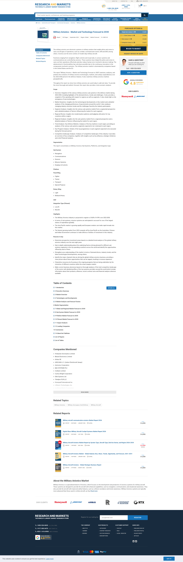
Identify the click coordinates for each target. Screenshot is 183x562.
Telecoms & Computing (106, 19)
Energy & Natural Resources (85, 19)
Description (39, 50)
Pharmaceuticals (50, 19)
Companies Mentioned (43, 55)
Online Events (138, 533)
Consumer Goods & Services (125, 19)
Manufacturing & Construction (72, 19)
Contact (119, 528)
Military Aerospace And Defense (78, 405)
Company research (105, 530)
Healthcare (38, 19)
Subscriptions (104, 535)
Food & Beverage (115, 19)
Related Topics (40, 58)
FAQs (118, 530)
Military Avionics (59, 405)
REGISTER (137, 517)
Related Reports (41, 61)
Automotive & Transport (97, 19)
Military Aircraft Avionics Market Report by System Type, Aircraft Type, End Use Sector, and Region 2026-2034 (98, 442)
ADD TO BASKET (133, 49)
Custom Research (105, 533)
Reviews (84, 533)
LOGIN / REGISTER (143, 1)
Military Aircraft (96, 405)
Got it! (169, 559)
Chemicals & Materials (61, 19)
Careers (84, 530)
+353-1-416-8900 (126, 6)
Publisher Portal (139, 530)
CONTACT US (124, 1)
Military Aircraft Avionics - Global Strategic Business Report (82, 465)
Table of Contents (41, 53)
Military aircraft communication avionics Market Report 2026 (82, 420)
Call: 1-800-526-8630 (133, 68)
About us (85, 528)
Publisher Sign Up (139, 528)
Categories (103, 528)
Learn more (49, 559)
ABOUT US (114, 1)
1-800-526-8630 (112, 8)
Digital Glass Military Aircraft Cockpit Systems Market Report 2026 (84, 431)
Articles (136, 535)
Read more (85, 392)
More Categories (137, 19)
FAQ (132, 1)
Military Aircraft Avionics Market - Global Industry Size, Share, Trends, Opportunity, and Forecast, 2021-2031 (97, 454)
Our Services (145, 19)
